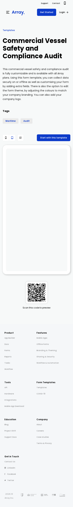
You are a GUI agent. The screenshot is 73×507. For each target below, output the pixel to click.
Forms (7, 350)
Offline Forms (42, 344)
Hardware (9, 393)
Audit (26, 120)
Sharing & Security (45, 356)
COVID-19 (40, 393)
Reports (7, 356)
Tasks (7, 363)
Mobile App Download (14, 406)
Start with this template (53, 137)
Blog (6, 424)
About (39, 424)
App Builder (9, 338)
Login (62, 12)
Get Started (46, 12)
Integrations (10, 400)
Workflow (8, 369)
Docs (6, 344)
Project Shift (10, 430)
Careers (40, 430)
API (5, 387)
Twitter (10, 480)
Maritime (10, 120)
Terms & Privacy (44, 443)
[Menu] (7, 12)
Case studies (42, 437)
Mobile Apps (41, 338)
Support (44, 3)
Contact (56, 3)
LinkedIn (11, 468)
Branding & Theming (46, 350)
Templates (9, 30)
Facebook (11, 474)
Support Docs (10, 437)
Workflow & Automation (47, 363)
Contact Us (9, 461)
